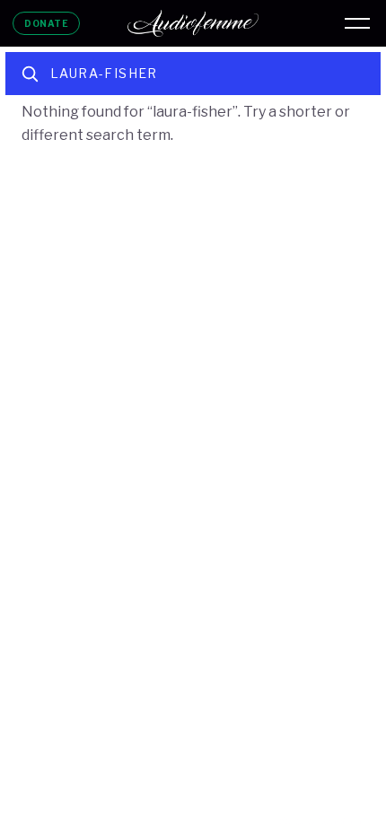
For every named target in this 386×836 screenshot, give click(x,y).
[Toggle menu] (357, 23)
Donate (46, 23)
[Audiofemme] (193, 23)
